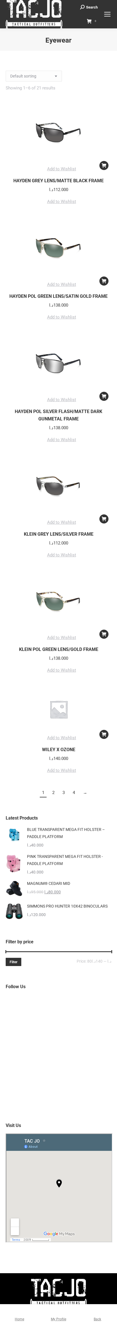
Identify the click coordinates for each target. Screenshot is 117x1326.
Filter (13, 962)
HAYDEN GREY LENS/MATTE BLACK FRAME (58, 180)
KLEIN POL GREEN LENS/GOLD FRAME (58, 649)
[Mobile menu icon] (107, 14)
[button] (103, 165)
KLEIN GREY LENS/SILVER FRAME (58, 534)
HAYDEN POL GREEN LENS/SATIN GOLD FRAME (58, 296)
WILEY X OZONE (58, 749)
